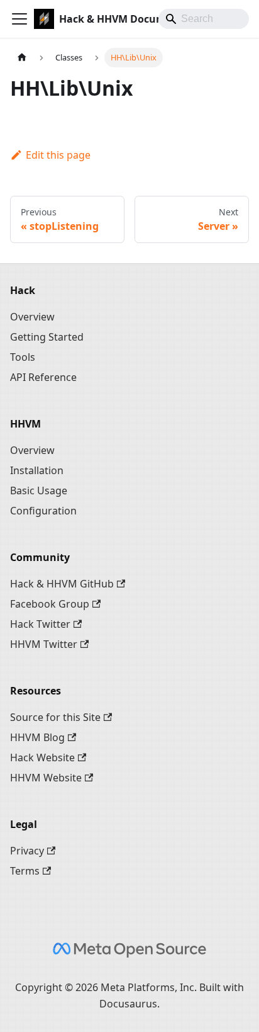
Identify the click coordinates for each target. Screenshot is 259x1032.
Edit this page (58, 155)
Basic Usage (38, 490)
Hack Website (42, 757)
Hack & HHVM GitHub (62, 584)
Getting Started (47, 337)
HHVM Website (46, 778)
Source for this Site (55, 717)
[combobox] (203, 19)
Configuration (43, 511)
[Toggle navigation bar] (19, 18)
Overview (32, 317)
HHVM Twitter (43, 644)
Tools (22, 357)
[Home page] (22, 57)
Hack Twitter (40, 624)
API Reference (43, 377)
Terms (25, 871)
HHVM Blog (37, 737)
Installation (36, 470)
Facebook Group (49, 604)
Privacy (27, 851)
